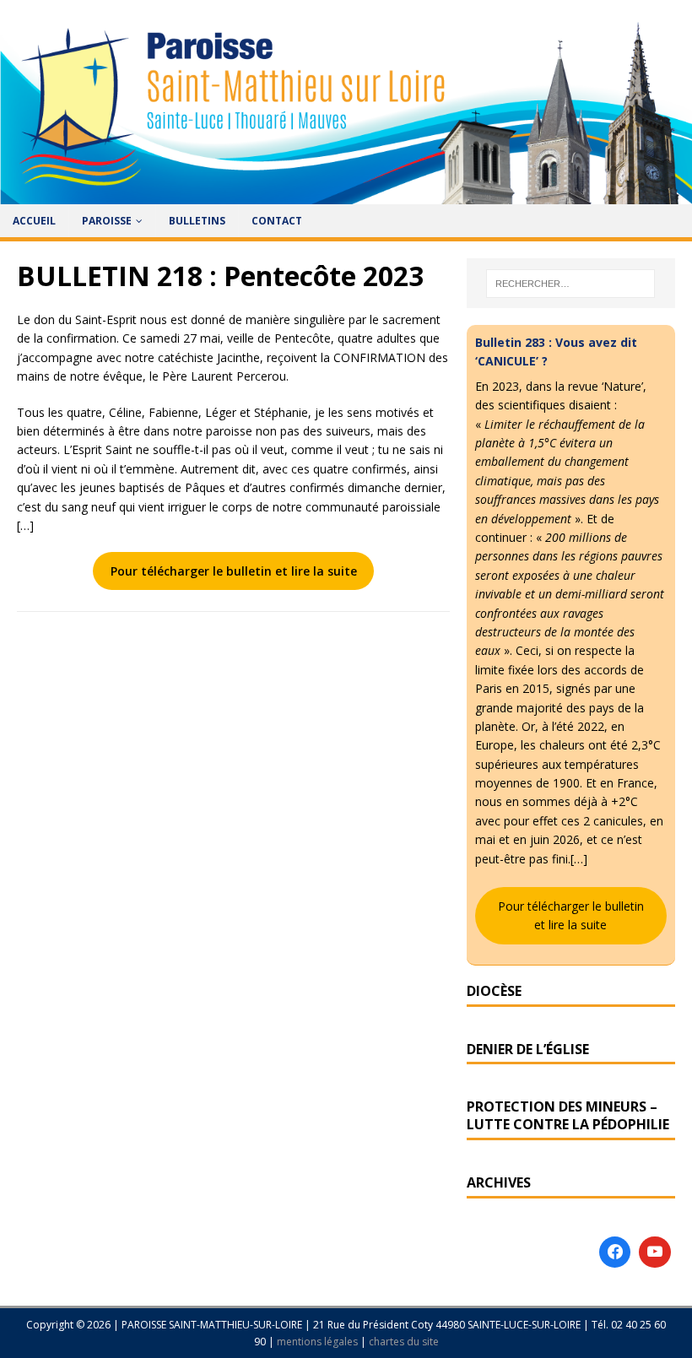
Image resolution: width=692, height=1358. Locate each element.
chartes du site (404, 1341)
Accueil (34, 221)
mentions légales (318, 1341)
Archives (499, 1182)
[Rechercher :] (570, 283)
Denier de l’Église (528, 1049)
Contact (276, 221)
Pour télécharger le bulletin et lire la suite (234, 571)
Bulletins (197, 221)
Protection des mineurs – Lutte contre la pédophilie (568, 1115)
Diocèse (494, 991)
